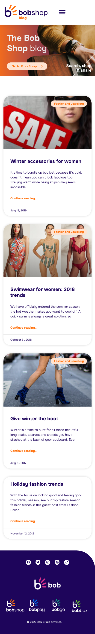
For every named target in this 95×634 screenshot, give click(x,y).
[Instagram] (47, 562)
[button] (62, 12)
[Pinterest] (57, 562)
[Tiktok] (66, 562)
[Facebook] (28, 562)
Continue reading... (24, 198)
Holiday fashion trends (36, 484)
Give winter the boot (34, 419)
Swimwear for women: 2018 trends (42, 292)
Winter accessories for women (45, 161)
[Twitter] (38, 562)
